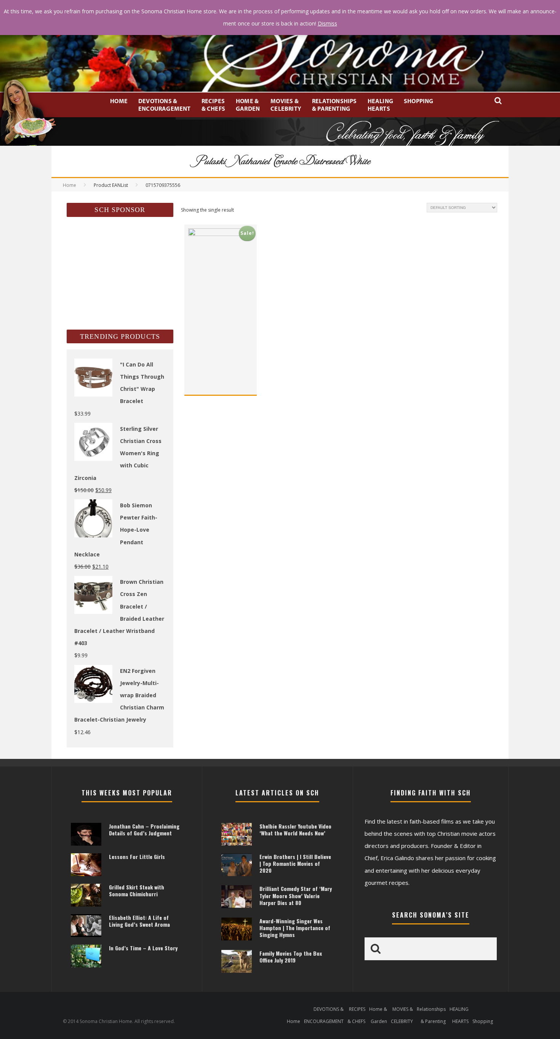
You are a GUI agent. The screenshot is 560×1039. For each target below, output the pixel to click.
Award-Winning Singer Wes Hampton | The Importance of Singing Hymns (294, 928)
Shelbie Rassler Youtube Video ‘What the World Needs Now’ (295, 829)
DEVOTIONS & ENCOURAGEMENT (164, 105)
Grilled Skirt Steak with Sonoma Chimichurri (136, 890)
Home (119, 101)
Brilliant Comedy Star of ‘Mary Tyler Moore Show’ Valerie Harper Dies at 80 (295, 895)
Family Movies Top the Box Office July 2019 (290, 956)
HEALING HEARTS (380, 105)
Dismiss (327, 23)
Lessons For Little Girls (137, 857)
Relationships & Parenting (334, 105)
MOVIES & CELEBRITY (285, 105)
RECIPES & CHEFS (213, 105)
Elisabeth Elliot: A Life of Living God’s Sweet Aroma (139, 920)
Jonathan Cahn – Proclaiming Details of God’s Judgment (144, 829)
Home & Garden (248, 105)
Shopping (419, 101)
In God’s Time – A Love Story (143, 948)
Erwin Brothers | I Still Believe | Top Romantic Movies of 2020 (295, 863)
